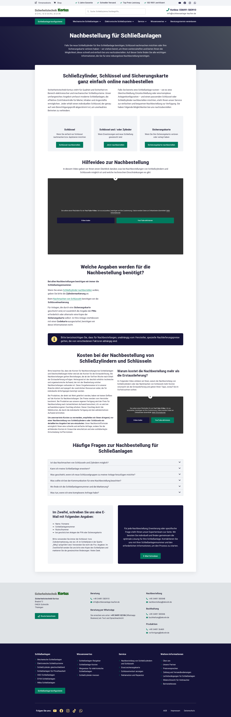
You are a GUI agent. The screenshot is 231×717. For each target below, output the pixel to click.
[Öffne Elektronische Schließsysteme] (133, 21)
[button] (115, 462)
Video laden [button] (85, 220)
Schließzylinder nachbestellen (77, 290)
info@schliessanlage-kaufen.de (181, 13)
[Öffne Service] (146, 21)
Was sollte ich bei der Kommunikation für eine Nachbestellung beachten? (85, 480)
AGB (165, 711)
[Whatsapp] (81, 711)
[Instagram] (190, 3)
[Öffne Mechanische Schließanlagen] (100, 21)
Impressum (175, 711)
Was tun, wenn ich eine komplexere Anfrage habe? (74, 492)
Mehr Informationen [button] (159, 412)
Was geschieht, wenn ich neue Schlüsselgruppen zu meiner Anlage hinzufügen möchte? (92, 474)
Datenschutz (189, 711)
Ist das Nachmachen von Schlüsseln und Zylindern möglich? (79, 462)
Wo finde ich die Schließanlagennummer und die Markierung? (79, 486)
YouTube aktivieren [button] (145, 220)
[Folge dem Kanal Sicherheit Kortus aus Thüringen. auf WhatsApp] (195, 3)
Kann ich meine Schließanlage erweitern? (70, 468)
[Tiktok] (74, 711)
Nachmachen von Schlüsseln (67, 299)
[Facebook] (185, 3)
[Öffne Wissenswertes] (166, 21)
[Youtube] (180, 3)
